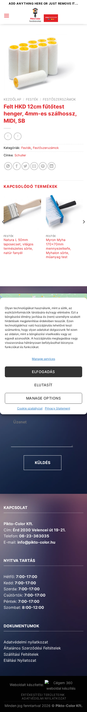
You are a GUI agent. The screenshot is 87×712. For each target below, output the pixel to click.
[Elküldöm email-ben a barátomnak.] (34, 166)
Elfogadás (43, 371)
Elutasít (43, 385)
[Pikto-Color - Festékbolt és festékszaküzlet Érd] (43, 15)
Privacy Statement (57, 408)
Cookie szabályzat (30, 408)
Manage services (43, 359)
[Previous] (3, 231)
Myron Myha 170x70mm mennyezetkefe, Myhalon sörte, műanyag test (58, 248)
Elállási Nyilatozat (20, 660)
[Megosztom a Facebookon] (17, 166)
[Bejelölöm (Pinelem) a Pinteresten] (43, 166)
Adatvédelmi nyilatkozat (26, 642)
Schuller (20, 155)
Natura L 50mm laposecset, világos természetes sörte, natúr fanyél (18, 246)
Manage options (43, 398)
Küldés (42, 462)
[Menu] (6, 15)
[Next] (83, 231)
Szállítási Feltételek (21, 654)
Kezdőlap (12, 99)
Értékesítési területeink (43, 695)
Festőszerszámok (59, 99)
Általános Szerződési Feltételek (32, 648)
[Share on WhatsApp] (8, 166)
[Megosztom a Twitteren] (25, 166)
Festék (32, 99)
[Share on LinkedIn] (52, 166)
